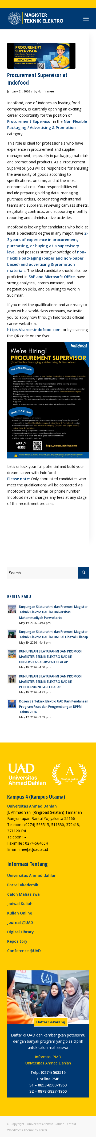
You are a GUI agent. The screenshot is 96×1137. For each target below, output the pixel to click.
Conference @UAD (24, 950)
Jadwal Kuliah (20, 903)
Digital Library (20, 931)
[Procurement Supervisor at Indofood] (41, 56)
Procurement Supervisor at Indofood (37, 78)
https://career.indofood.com (34, 329)
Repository (17, 941)
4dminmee (46, 91)
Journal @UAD (20, 922)
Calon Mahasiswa (23, 894)
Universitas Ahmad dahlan (32, 875)
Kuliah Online (19, 913)
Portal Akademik (22, 884)
